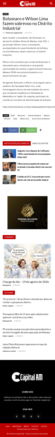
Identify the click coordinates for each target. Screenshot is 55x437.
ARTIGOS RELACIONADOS (16, 143)
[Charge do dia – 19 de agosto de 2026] (27, 260)
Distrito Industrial (34, 115)
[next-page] (8, 189)
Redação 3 (7, 285)
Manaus (47, 115)
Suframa (7, 119)
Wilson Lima (24, 119)
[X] (38, 416)
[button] (4, 3)
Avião (13, 115)
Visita (15, 119)
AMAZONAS (16, 426)
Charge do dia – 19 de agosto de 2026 (26, 281)
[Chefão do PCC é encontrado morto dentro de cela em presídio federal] (9, 179)
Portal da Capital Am (14, 33)
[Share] (31, 416)
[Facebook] (16, 416)
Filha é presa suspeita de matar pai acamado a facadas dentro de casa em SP (34, 166)
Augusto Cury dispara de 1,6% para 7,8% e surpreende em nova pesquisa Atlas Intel (33, 153)
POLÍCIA (44, 426)
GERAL (5, 14)
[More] (40, 130)
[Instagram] (24, 416)
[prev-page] (4, 189)
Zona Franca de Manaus (41, 119)
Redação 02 (7, 321)
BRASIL (26, 426)
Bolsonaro (21, 115)
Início (8, 426)
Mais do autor (40, 143)
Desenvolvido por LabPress (27, 429)
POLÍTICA (35, 426)
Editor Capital (8, 306)
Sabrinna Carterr (9, 351)
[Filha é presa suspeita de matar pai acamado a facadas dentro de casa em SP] (9, 166)
